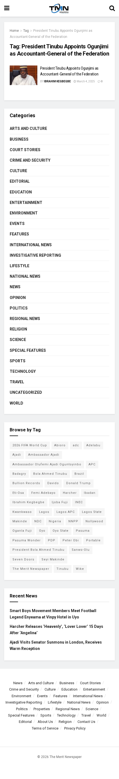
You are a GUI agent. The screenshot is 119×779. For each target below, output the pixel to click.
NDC (38, 521)
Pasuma (83, 531)
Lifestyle (19, 266)
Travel (17, 382)
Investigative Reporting (35, 255)
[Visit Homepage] (59, 8)
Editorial (20, 181)
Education (21, 192)
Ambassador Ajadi (43, 455)
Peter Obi (71, 540)
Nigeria (55, 521)
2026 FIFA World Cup (29, 445)
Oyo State (61, 531)
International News (31, 245)
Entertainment (26, 202)
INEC (79, 502)
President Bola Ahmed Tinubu (38, 550)
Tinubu (62, 569)
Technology (23, 371)
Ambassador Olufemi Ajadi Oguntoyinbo (46, 464)
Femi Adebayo (43, 493)
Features (19, 234)
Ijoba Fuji (60, 502)
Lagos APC (65, 512)
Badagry (19, 474)
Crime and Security (30, 160)
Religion (18, 329)
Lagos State (92, 512)
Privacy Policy (75, 728)
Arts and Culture (28, 128)
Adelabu (93, 445)
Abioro (60, 445)
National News (25, 276)
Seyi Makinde (53, 559)
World (16, 403)
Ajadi (16, 455)
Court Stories (25, 150)
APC (92, 464)
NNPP (73, 521)
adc (76, 445)
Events (17, 223)
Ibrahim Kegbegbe (57, 81)
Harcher (70, 493)
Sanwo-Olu (81, 550)
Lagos (44, 512)
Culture (18, 171)
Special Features (28, 350)
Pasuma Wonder (26, 540)
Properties (41, 709)
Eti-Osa (18, 493)
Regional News (25, 318)
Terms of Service (45, 728)
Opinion (18, 297)
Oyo (42, 531)
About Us (45, 722)
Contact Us (86, 722)
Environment (24, 213)
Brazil (79, 474)
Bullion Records (26, 483)
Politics (19, 308)
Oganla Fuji (22, 531)
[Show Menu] (6, 8)
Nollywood (94, 521)
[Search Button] (112, 8)
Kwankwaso (22, 512)
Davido (53, 483)
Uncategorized (26, 392)
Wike (80, 569)
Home (14, 31)
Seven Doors (23, 559)
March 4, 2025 (85, 81)
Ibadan (89, 493)
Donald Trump (78, 483)
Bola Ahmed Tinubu (50, 474)
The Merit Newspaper (30, 569)
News (15, 287)
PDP (51, 540)
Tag (26, 31)
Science (18, 339)
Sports (17, 361)
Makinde (19, 521)
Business (19, 139)
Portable (93, 540)
